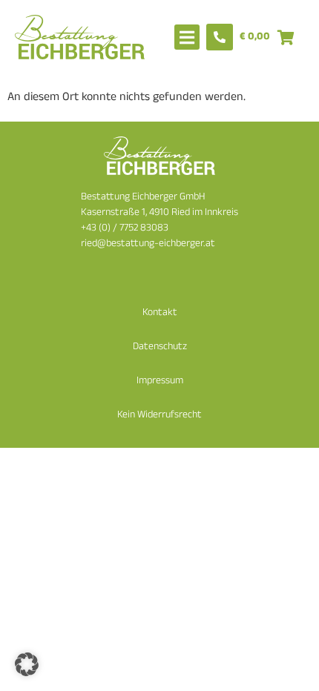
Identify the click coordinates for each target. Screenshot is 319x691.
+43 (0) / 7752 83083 (124, 228)
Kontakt (159, 313)
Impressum (160, 381)
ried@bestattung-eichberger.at (148, 244)
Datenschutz (160, 347)
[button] (26, 664)
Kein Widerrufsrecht (159, 415)
